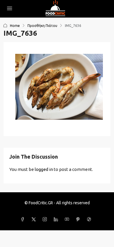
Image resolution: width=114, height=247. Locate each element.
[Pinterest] (79, 219)
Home (15, 26)
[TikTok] (90, 219)
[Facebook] (23, 219)
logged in (44, 169)
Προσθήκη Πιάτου (42, 26)
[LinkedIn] (57, 219)
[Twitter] (35, 219)
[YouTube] (68, 219)
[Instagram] (46, 219)
